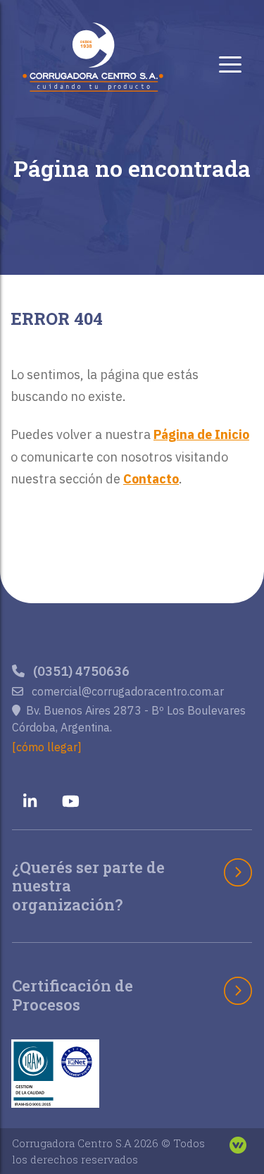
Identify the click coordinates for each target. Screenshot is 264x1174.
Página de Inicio (201, 434)
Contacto (151, 479)
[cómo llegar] (47, 747)
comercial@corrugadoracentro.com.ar (126, 691)
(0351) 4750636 (80, 671)
